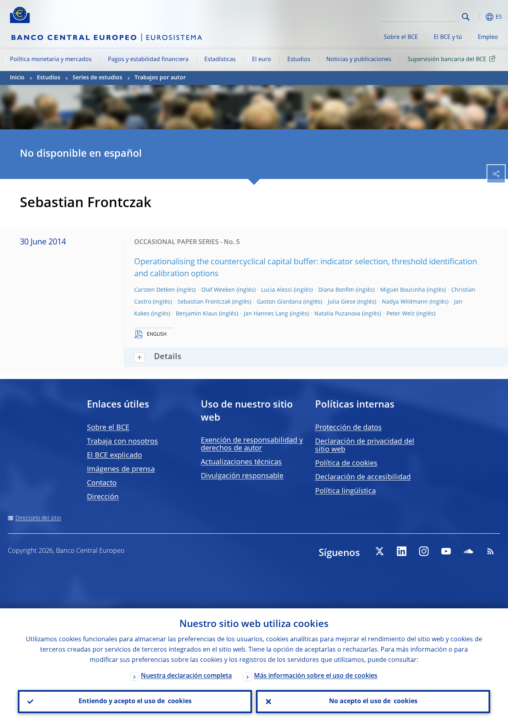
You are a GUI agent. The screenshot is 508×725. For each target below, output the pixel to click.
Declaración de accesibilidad (363, 477)
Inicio (17, 78)
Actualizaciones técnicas (241, 462)
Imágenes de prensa (121, 469)
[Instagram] (423, 551)
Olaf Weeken (218, 290)
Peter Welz (401, 314)
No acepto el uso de (373, 701)
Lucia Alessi (276, 290)
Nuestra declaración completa (186, 676)
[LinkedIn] (401, 551)
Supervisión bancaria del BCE (447, 59)
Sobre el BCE (401, 37)
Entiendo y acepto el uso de (135, 701)
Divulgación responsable (242, 476)
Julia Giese (342, 302)
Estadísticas (220, 59)
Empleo (488, 37)
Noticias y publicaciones (358, 59)
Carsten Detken (154, 290)
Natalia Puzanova (337, 314)
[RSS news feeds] (490, 551)
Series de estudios (97, 78)
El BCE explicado (114, 455)
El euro (261, 59)
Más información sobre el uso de (315, 676)
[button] (478, 16)
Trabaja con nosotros (122, 441)
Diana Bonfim (336, 290)
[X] (379, 551)
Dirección (103, 497)
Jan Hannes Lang (266, 314)
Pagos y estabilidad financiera (148, 59)
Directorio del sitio (38, 518)
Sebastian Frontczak (204, 302)
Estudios (298, 59)
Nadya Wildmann (405, 302)
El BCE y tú (448, 37)
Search (465, 17)
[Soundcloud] (468, 551)
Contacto (102, 483)
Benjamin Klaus (196, 314)
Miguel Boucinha (402, 290)
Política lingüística (345, 491)
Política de (346, 463)
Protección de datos (348, 427)
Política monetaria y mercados (51, 59)
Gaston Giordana (279, 302)
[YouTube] (446, 551)
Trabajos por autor (160, 78)
